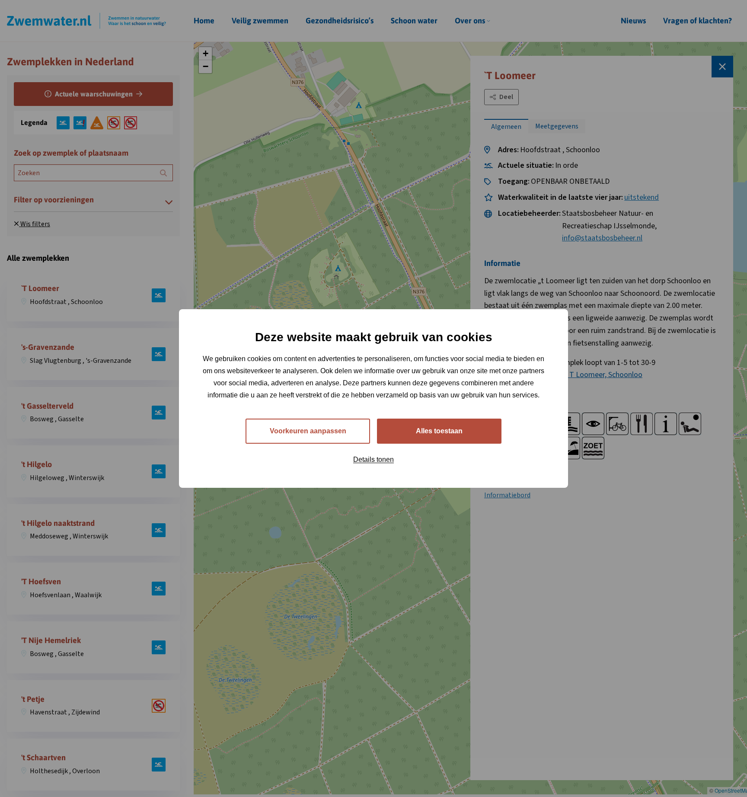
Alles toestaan (439, 431)
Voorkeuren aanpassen (308, 431)
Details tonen (373, 459)
